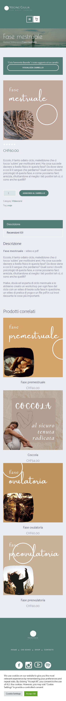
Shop (37, 650)
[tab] (33, 224)
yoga (9, 205)
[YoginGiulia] (33, 635)
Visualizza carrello (33, 67)
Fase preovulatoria (33, 600)
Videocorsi (16, 42)
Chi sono (26, 650)
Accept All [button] (31, 693)
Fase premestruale (33, 382)
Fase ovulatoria (33, 527)
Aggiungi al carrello (34, 193)
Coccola (33, 455)
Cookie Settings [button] (13, 693)
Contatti (49, 650)
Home (6, 42)
